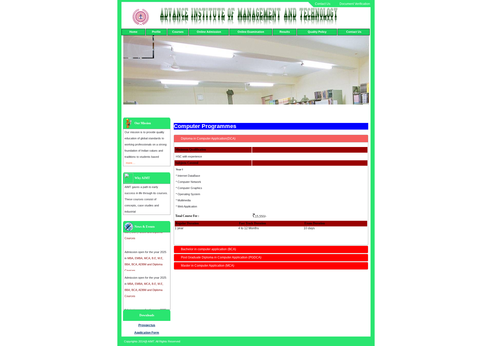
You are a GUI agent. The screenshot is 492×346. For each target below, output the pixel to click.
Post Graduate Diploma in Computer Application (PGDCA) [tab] (221, 257)
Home (133, 31)
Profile (156, 31)
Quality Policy (317, 31)
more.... (130, 162)
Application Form (146, 332)
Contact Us (322, 4)
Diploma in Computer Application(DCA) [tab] (208, 138)
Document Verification (355, 4)
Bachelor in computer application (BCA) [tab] (208, 249)
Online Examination (251, 31)
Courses (177, 31)
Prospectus (146, 325)
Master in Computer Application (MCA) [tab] (207, 265)
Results (285, 31)
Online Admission (209, 31)
